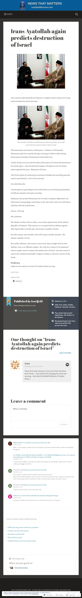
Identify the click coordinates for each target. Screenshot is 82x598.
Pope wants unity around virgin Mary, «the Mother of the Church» (64, 315)
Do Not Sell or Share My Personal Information (51, 590)
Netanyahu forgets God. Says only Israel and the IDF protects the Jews (65, 323)
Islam (65, 305)
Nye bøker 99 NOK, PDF (16, 534)
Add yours (65, 352)
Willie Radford (18, 442)
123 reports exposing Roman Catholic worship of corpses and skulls (44, 456)
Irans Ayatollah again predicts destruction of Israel (38, 37)
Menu (9, 14)
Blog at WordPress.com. (21, 590)
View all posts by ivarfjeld (27, 311)
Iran (60, 305)
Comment (63, 424)
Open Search (76, 14)
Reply (67, 364)
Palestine (65, 307)
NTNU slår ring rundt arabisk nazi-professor (23, 527)
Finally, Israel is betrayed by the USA (38, 442)
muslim (70, 305)
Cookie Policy (35, 594)
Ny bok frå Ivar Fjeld (15, 537)
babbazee (16, 495)
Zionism (72, 307)
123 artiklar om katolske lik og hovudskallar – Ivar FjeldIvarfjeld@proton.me (39, 455)
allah (56, 305)
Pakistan (58, 307)
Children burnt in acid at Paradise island (22, 541)
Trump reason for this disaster (18, 531)
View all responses (21, 568)
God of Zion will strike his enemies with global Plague (40, 495)
